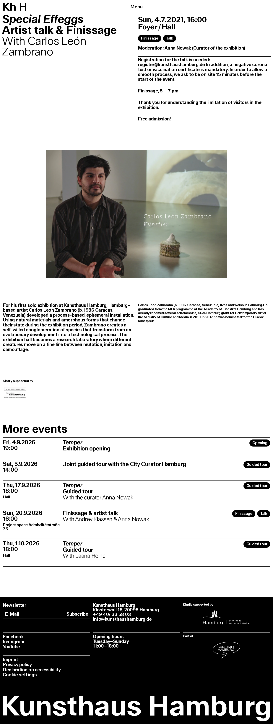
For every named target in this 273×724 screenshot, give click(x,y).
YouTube (11, 647)
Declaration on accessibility (32, 670)
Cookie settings (20, 675)
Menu (136, 7)
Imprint (10, 659)
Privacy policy (17, 664)
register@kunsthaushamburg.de (171, 65)
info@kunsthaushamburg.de (122, 619)
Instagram (13, 642)
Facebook (13, 637)
